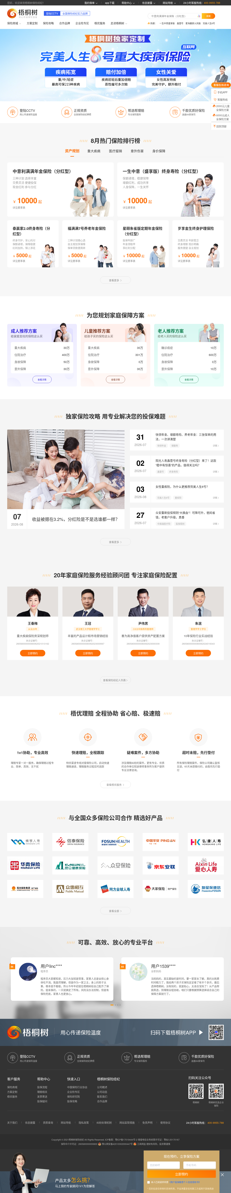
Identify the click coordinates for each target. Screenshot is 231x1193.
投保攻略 (72, 1101)
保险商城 (12, 1087)
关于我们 (12, 1122)
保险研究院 (73, 1096)
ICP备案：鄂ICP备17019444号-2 (121, 1139)
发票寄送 (42, 1096)
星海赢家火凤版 (193, 23)
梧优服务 (99, 23)
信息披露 (147, 3)
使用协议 (165, 1122)
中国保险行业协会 (77, 1087)
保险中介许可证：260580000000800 (79, 1143)
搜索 (208, 16)
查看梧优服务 (114, 784)
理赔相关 (42, 1092)
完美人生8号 (209, 23)
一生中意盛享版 (167, 23)
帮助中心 (127, 3)
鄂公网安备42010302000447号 (117, 1143)
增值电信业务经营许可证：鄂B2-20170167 (159, 1139)
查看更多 (114, 280)
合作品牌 (64, 23)
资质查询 (48, 1122)
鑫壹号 (180, 23)
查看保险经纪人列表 (114, 680)
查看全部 (114, 911)
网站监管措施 (127, 1122)
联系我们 (102, 1096)
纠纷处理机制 (104, 1122)
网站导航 (66, 1122)
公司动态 (102, 1092)
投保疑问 (42, 1101)
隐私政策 (84, 1122)
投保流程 (42, 1087)
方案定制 (32, 23)
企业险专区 (82, 23)
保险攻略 (48, 23)
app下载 (109, 3)
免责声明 (147, 1122)
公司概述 (102, 1087)
